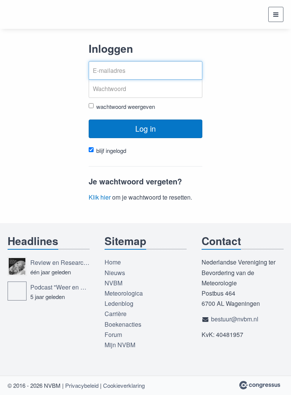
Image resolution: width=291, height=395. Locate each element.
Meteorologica (124, 293)
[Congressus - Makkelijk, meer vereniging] (259, 385)
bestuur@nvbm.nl (234, 319)
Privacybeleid (82, 385)
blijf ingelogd (111, 150)
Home (113, 262)
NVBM (113, 283)
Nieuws (115, 272)
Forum (113, 334)
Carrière (116, 313)
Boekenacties (123, 324)
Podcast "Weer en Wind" (59, 287)
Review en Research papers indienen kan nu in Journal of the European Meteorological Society (59, 262)
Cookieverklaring (124, 385)
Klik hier (100, 197)
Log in (145, 128)
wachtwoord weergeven (125, 106)
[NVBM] (36, 14)
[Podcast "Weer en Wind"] (17, 291)
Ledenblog (119, 303)
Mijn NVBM (120, 344)
